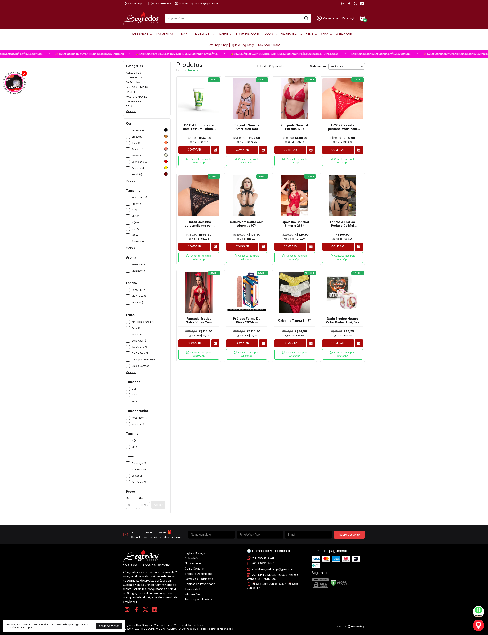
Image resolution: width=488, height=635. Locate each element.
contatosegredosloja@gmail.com (198, 3)
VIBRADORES (344, 34)
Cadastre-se (330, 18)
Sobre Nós (191, 558)
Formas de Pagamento (199, 578)
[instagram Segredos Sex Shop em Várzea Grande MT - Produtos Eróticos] (343, 3)
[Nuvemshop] (350, 627)
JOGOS (268, 34)
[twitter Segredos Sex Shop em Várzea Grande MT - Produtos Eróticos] (355, 3)
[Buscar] (306, 18)
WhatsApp (136, 3)
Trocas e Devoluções (198, 573)
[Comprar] (215, 150)
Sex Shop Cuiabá (269, 45)
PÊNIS (309, 34)
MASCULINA (133, 82)
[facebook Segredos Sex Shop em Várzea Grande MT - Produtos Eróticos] (349, 3)
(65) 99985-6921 (263, 557)
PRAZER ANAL (289, 34)
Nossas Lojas (193, 563)
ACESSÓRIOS (140, 34)
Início (179, 70)
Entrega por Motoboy (198, 599)
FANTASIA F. (202, 34)
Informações (193, 594)
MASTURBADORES (248, 34)
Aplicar (158, 504)
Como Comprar (194, 568)
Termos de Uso (194, 589)
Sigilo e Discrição (196, 553)
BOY (184, 34)
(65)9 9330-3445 (161, 3)
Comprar (194, 149)
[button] (198, 161)
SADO (324, 34)
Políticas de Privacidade (200, 584)
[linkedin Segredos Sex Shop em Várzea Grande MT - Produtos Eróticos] (362, 3)
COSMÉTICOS (165, 34)
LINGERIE (223, 34)
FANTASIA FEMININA (137, 87)
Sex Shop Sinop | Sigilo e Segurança (231, 45)
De (128, 498)
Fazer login (349, 18)
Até (141, 498)
